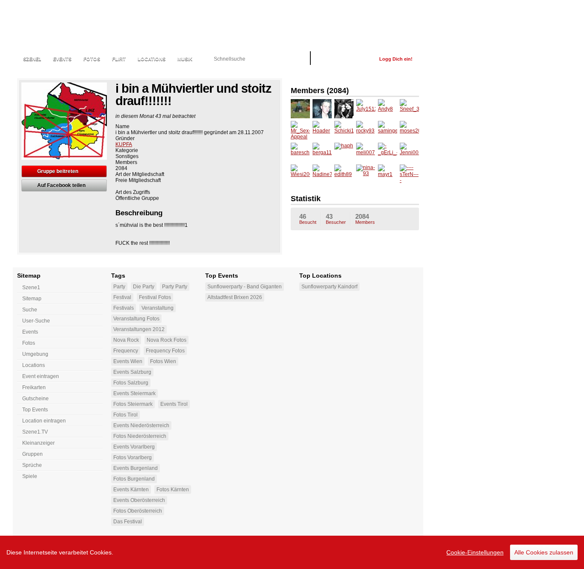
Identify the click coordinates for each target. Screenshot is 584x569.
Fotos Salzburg (130, 383)
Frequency (125, 351)
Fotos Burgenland (134, 479)
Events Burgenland (135, 468)
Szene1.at (63, 23)
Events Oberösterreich (139, 500)
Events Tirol (174, 404)
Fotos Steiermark (133, 404)
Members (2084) (320, 90)
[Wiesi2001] (300, 174)
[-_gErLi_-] (387, 152)
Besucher (336, 219)
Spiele (29, 476)
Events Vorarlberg (134, 447)
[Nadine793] (322, 174)
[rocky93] (365, 130)
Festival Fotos (155, 297)
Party (119, 287)
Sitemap (31, 299)
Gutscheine (35, 399)
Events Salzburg (132, 372)
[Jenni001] (409, 152)
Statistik (306, 198)
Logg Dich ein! (396, 59)
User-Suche (36, 321)
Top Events (35, 410)
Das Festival (127, 522)
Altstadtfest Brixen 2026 (234, 297)
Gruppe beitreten (57, 171)
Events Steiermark (134, 393)
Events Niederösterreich (141, 425)
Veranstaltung (158, 308)
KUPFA (123, 144)
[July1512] (365, 108)
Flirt (119, 59)
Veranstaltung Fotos (136, 319)
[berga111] (322, 152)
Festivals (123, 308)
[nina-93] (365, 174)
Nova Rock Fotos (166, 340)
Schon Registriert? (345, 59)
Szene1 (31, 287)
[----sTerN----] (409, 174)
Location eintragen (44, 421)
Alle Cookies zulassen (543, 552)
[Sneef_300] (409, 108)
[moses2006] (409, 130)
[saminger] (387, 130)
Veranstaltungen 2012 (139, 329)
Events (62, 59)
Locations (151, 59)
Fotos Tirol (125, 415)
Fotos (91, 59)
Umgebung (35, 354)
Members (365, 219)
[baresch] (300, 152)
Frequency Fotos (165, 351)
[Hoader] (322, 130)
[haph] (344, 152)
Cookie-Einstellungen (475, 552)
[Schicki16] (344, 130)
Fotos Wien (163, 361)
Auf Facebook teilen (61, 185)
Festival (122, 297)
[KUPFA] (300, 108)
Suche (29, 310)
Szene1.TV (35, 432)
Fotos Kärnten (172, 490)
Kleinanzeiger (38, 443)
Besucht (307, 219)
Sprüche (32, 465)
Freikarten (34, 387)
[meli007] (365, 152)
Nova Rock (126, 340)
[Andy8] (387, 108)
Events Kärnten (131, 490)
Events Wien (127, 361)
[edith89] (344, 174)
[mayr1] (387, 174)
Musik (184, 59)
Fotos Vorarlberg (132, 457)
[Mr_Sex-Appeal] (300, 130)
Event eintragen (40, 376)
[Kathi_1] (344, 108)
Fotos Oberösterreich (137, 511)
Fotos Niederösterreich (139, 436)
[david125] (322, 108)
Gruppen (32, 454)
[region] (292, 552)
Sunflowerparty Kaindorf (329, 287)
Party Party (174, 287)
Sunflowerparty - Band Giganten (244, 287)
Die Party (143, 287)
